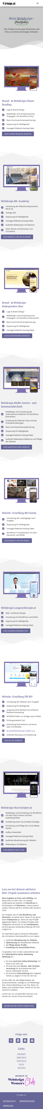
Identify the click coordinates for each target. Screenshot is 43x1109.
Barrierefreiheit (27, 1101)
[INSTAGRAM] (11, 1040)
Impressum (8, 1105)
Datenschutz (9, 1101)
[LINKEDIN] (18, 1040)
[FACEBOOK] (25, 1040)
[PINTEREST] (32, 1040)
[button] (37, 3)
